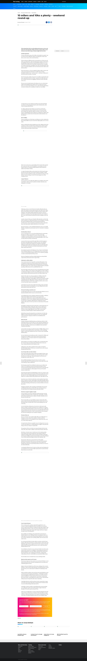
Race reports (40, 646)
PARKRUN (34, 1)
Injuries (52, 6)
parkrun (39, 648)
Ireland (23, 4)
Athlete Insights (26, 6)
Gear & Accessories (69, 6)
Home (19, 12)
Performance (36, 6)
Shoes (59, 6)
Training (39, 1)
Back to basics (30, 650)
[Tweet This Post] (49, 22)
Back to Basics (20, 6)
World (29, 4)
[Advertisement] (35, 95)
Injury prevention (31, 648)
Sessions (31, 6)
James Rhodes (21, 22)
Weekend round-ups (42, 647)
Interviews (30, 1)
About (45, 1)
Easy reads (42, 4)
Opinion (25, 1)
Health (49, 6)
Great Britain (19, 4)
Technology (64, 6)
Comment (37, 4)
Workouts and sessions (32, 647)
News (22, 1)
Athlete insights (31, 646)
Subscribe (64, 1)
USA (26, 4)
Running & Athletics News (25, 12)
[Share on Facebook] (47, 22)
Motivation (45, 6)
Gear (42, 1)
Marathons (41, 6)
